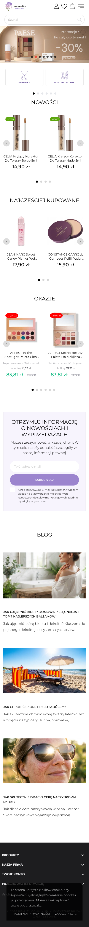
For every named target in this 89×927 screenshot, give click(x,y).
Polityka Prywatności (32, 913)
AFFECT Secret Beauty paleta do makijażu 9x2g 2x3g (65, 355)
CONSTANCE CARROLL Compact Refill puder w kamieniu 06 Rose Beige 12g (65, 256)
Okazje (44, 298)
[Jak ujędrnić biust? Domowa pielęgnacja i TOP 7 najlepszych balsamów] (44, 575)
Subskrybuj (44, 479)
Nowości (44, 102)
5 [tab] (51, 93)
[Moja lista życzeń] (64, 6)
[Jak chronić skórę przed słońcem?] (44, 670)
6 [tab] (55, 93)
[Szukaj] (79, 20)
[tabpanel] (24, 77)
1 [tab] (34, 93)
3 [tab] (42, 93)
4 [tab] (47, 93)
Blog (44, 535)
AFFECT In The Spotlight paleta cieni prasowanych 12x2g (21, 355)
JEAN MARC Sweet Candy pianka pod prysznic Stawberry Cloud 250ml (21, 256)
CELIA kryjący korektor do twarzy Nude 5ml (65, 158)
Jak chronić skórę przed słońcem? (34, 707)
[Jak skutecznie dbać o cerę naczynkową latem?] (44, 760)
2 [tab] (38, 93)
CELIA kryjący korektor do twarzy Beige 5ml (21, 158)
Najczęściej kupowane (44, 200)
